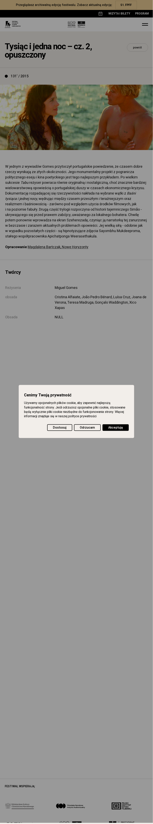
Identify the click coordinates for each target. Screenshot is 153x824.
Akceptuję (115, 427)
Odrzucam (87, 427)
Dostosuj (59, 427)
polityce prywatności (82, 416)
